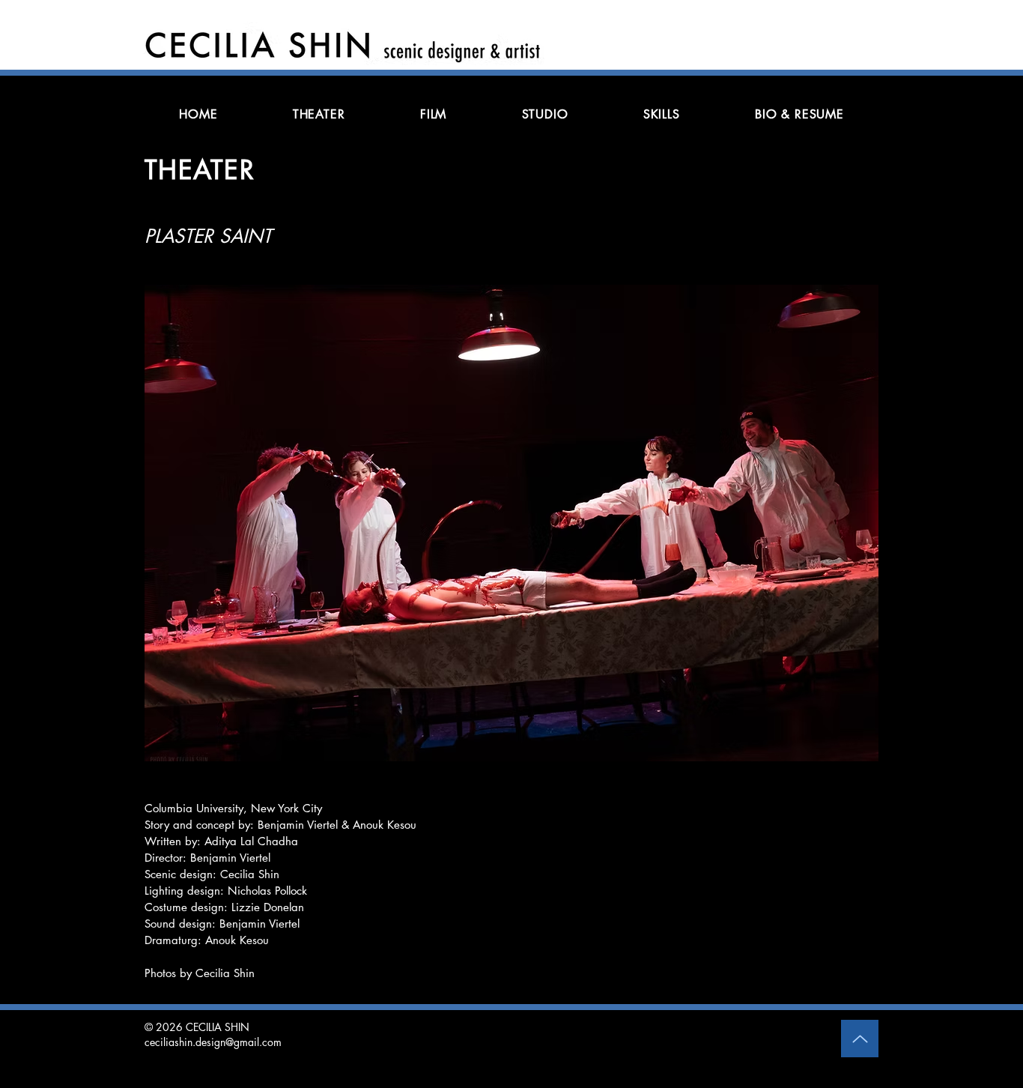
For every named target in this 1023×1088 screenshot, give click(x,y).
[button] (511, 523)
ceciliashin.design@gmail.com (213, 1042)
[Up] (859, 1038)
